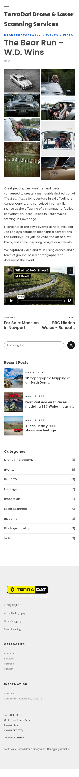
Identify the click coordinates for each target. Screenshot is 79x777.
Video (68, 35)
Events (52, 35)
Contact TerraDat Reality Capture (23, 698)
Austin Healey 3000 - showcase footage (42, 428)
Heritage (10, 489)
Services (9, 658)
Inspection (12, 499)
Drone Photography (22, 35)
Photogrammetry (16, 528)
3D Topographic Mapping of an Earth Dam (47, 380)
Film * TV (10, 479)
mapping (10, 518)
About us (9, 653)
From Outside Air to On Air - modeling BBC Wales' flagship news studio (49, 404)
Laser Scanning (15, 509)
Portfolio (9, 663)
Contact (8, 668)
